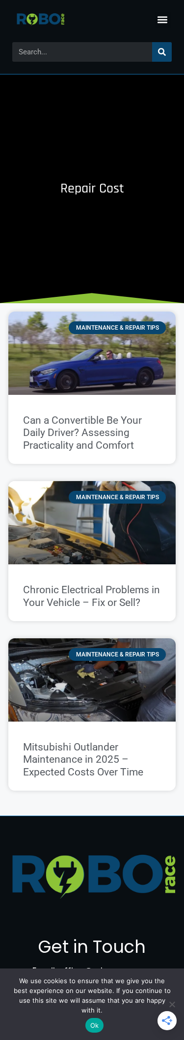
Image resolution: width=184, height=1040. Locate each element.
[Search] (162, 52)
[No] (172, 1004)
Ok (94, 1025)
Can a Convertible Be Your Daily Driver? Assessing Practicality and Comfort (82, 432)
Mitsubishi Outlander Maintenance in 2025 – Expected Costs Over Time (83, 759)
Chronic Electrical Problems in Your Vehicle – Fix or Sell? (91, 596)
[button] (163, 20)
